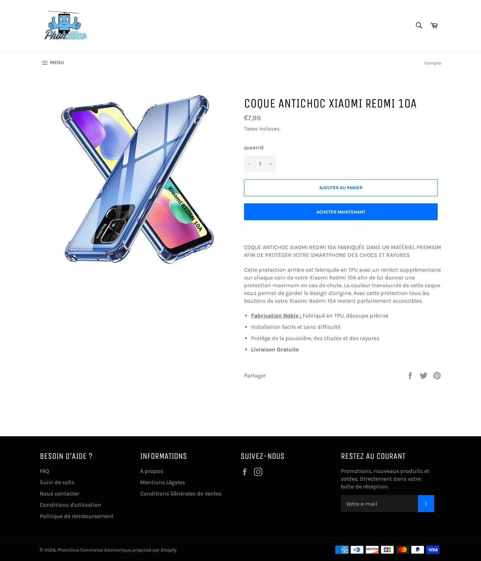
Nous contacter (59, 493)
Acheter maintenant (341, 212)
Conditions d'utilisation (70, 504)
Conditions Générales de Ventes (180, 493)
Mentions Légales (162, 482)
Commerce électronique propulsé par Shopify (128, 550)
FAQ (44, 471)
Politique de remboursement (76, 516)
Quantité (254, 148)
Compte (433, 63)
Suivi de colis (57, 482)
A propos (151, 471)
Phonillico (68, 550)
